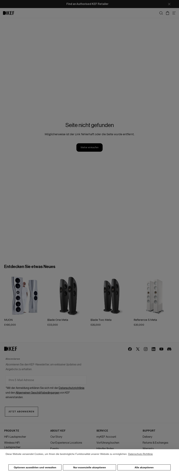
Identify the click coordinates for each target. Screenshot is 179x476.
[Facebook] (130, 349)
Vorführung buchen (107, 442)
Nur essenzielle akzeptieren (89, 467)
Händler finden (105, 448)
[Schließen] (169, 4)
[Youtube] (161, 349)
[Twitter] (138, 349)
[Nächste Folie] (41, 295)
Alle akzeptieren (144, 467)
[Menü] (174, 13)
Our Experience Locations (66, 442)
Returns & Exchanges (155, 442)
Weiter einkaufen (89, 147)
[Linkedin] (153, 349)
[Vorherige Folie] (8, 295)
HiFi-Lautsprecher (15, 436)
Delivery (147, 436)
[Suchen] (161, 13)
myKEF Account (106, 436)
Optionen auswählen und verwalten (35, 467)
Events (54, 448)
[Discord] (169, 349)
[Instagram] (145, 349)
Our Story (56, 436)
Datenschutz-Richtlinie (140, 454)
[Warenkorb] (167, 13)
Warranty (148, 448)
